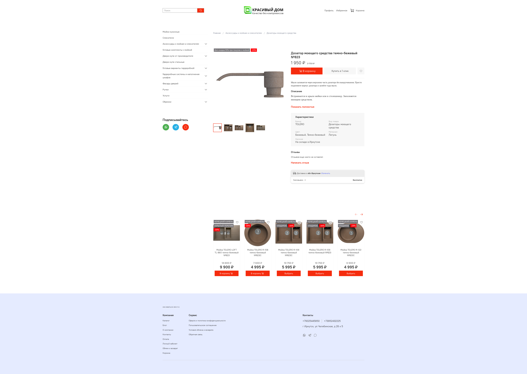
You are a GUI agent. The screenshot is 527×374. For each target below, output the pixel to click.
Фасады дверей (170, 83)
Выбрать (288, 273)
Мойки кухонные (171, 31)
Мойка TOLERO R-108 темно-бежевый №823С (257, 252)
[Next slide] (282, 84)
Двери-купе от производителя (178, 56)
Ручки (166, 89)
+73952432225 (332, 321)
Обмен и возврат (170, 348)
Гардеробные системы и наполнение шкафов (181, 76)
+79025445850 (311, 321)
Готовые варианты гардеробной (178, 68)
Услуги (166, 95)
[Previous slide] (217, 84)
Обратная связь (195, 334)
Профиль (328, 10)
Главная (217, 33)
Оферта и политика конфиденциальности (207, 320)
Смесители (168, 37)
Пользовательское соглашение (203, 325)
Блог (165, 325)
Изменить (325, 173)
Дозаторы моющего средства (281, 33)
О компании (168, 330)
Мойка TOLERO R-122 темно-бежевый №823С (350, 252)
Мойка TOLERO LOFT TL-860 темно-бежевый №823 (227, 252)
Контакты (167, 334)
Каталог (166, 320)
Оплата (166, 339)
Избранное (341, 10)
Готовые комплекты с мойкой (177, 49)
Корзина (360, 10)
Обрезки (167, 101)
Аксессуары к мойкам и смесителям (243, 33)
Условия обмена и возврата (201, 330)
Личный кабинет (170, 343)
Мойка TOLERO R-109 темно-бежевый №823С (288, 252)
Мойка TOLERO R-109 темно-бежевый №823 (319, 251)
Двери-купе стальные (173, 62)
